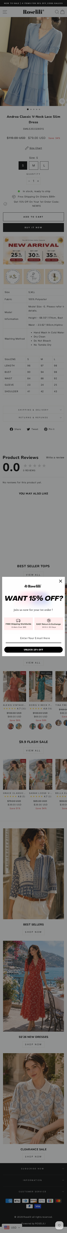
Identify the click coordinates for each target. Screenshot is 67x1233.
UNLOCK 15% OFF (33, 649)
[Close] (60, 581)
